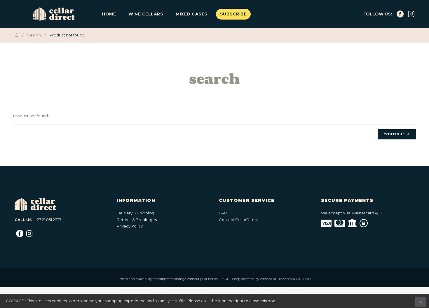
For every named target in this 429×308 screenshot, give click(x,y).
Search (34, 35)
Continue (394, 134)
